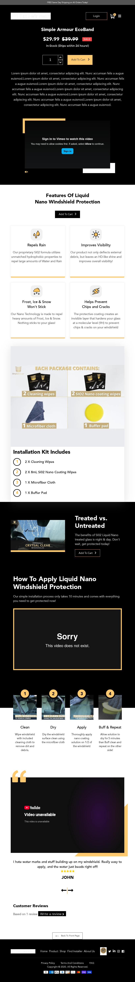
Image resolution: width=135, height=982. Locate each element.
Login (96, 16)
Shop (63, 951)
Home (44, 951)
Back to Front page (70, 935)
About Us (89, 951)
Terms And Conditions (72, 963)
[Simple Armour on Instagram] (118, 951)
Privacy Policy (48, 963)
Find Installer (74, 951)
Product (53, 951)
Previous (64, 890)
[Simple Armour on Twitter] (109, 951)
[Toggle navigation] (119, 16)
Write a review (51, 914)
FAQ (91, 963)
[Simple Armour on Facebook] (123, 951)
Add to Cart (66, 214)
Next (71, 890)
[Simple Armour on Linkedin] (114, 951)
